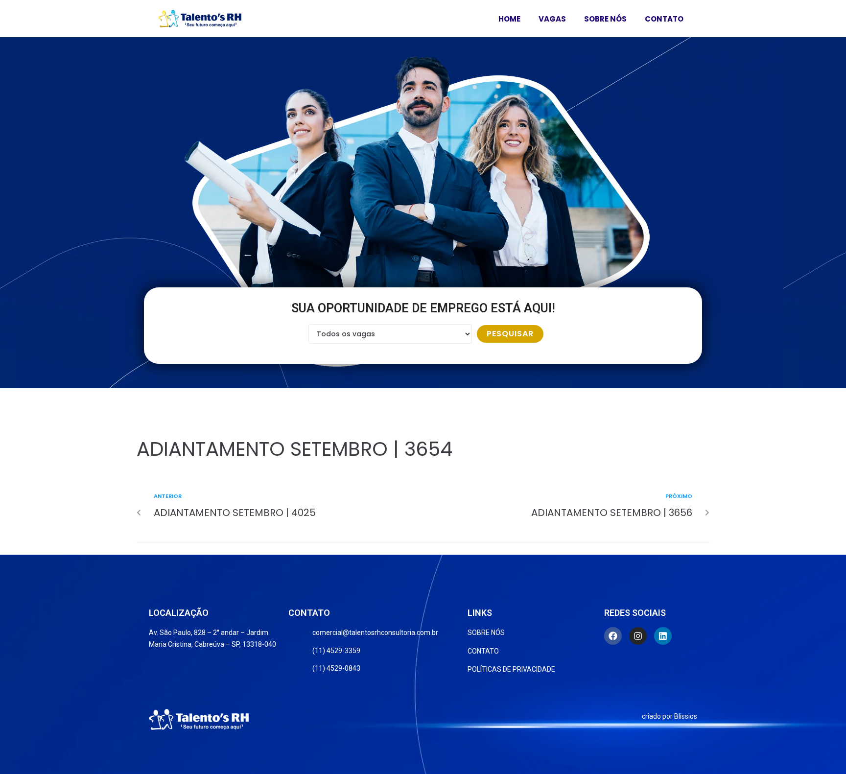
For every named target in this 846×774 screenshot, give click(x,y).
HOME (509, 19)
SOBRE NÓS (605, 19)
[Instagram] (638, 636)
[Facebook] (613, 636)
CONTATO (664, 19)
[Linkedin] (663, 636)
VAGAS (552, 19)
